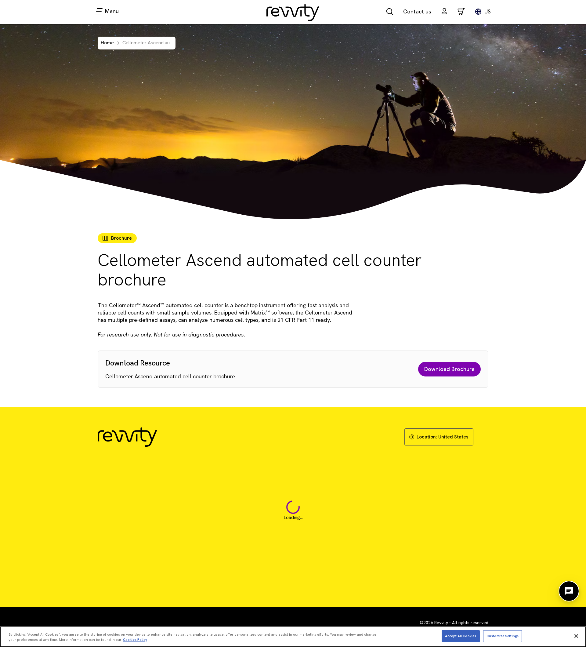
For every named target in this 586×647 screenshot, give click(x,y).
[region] (293, 637)
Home (107, 42)
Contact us (417, 11)
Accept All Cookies (460, 636)
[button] (444, 12)
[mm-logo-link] (293, 12)
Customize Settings (503, 636)
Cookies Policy (135, 640)
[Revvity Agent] (569, 591)
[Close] (576, 636)
